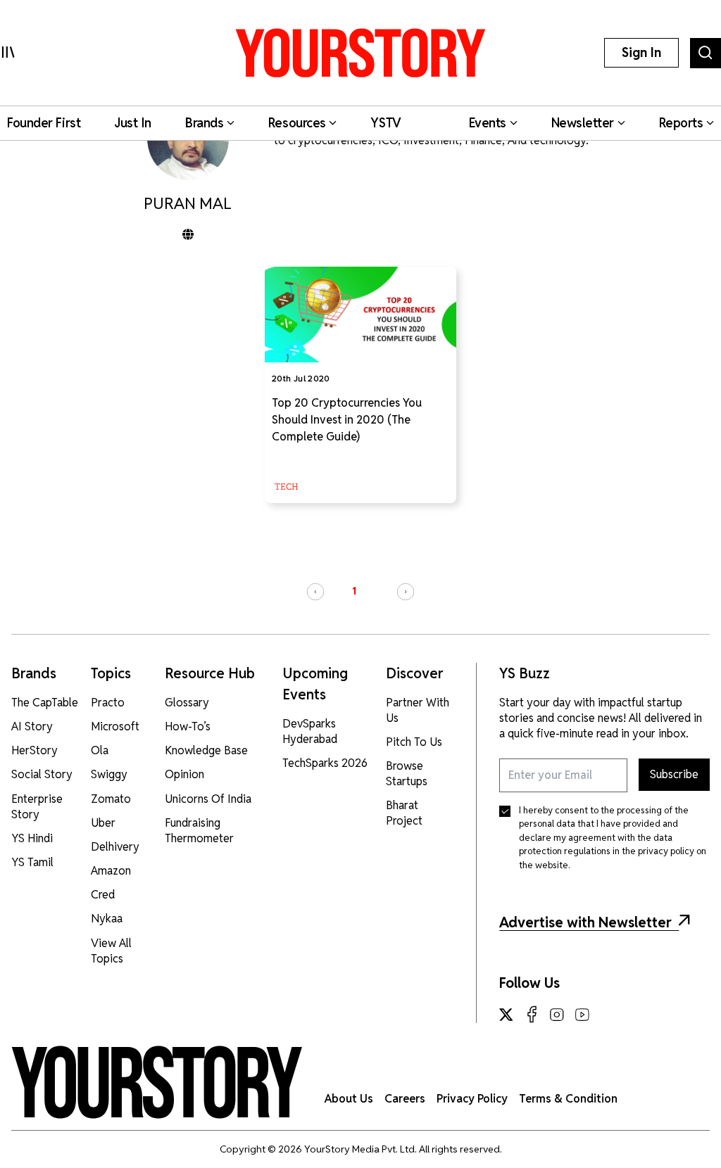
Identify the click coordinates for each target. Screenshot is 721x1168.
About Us (349, 1098)
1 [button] (354, 591)
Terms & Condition (568, 1098)
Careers (404, 1098)
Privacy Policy (472, 1098)
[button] (315, 591)
